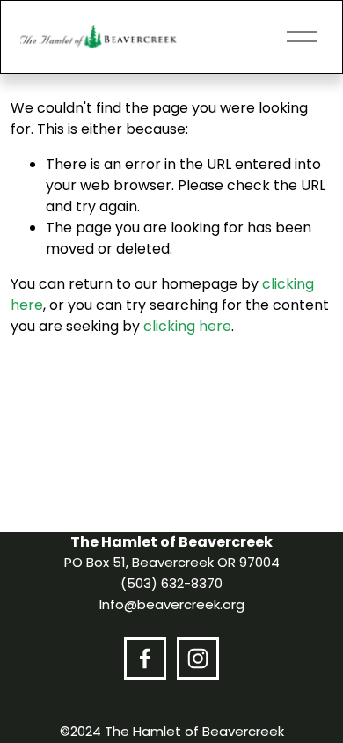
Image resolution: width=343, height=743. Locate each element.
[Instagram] (198, 658)
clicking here (187, 326)
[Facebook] (145, 658)
